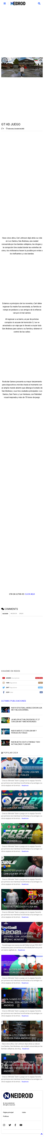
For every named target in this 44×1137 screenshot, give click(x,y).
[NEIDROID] (18, 4)
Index (24, 1112)
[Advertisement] (22, 32)
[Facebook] (15, 1125)
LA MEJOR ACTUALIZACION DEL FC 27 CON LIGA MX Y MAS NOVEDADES (21, 837)
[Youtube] (21, 1125)
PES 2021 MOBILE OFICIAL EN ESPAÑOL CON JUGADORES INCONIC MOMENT (20, 936)
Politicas (6, 1116)
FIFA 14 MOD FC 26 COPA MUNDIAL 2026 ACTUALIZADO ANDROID (20, 1002)
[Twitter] (10, 1125)
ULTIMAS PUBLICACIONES (13, 701)
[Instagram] (4, 1125)
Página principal (8, 1112)
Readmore (25, 785)
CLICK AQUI (30, 594)
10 (5, 1058)
